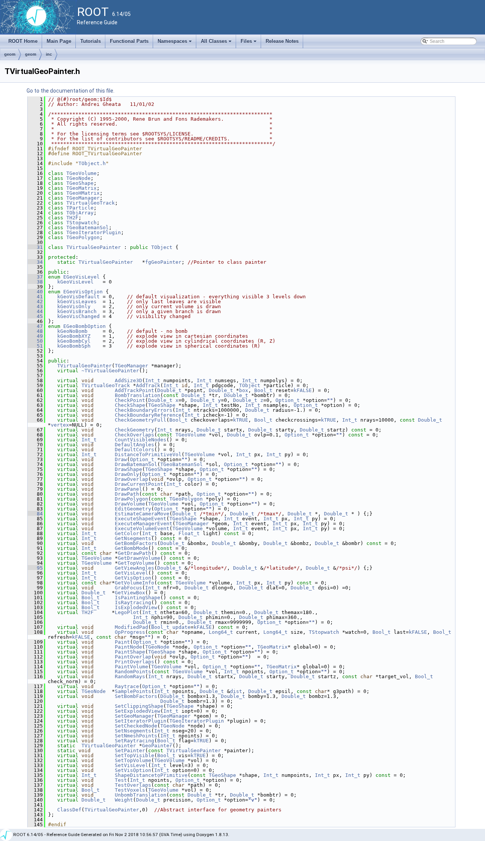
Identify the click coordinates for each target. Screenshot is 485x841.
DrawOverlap (131, 479)
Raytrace (127, 686)
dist (236, 691)
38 (35, 282)
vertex (60, 425)
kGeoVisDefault (78, 296)
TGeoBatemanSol (87, 227)
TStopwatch (81, 222)
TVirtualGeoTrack (90, 203)
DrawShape (128, 469)
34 (35, 262)
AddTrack (148, 385)
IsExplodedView (136, 607)
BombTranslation (137, 395)
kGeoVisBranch (77, 311)
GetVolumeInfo (134, 583)
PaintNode (128, 647)
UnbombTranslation (140, 795)
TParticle (80, 208)
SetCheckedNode (136, 726)
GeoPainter (157, 745)
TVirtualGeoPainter (93, 247)
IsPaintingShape (137, 597)
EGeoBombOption (84, 326)
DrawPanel (128, 489)
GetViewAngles (134, 568)
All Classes (217, 43)
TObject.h (92, 163)
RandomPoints (133, 671)
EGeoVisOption (83, 292)
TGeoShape (80, 183)
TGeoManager (83, 198)
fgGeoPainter (163, 262)
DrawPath (127, 494)
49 (35, 336)
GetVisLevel (131, 573)
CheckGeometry (134, 430)
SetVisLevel (131, 765)
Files (249, 43)
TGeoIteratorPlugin (93, 232)
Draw (121, 459)
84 (35, 514)
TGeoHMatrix (83, 193)
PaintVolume (131, 666)
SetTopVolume (133, 760)
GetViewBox (130, 592)
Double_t (169, 390)
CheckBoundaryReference (148, 415)
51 (35, 346)
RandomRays (130, 676)
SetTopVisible (134, 755)
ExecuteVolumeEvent (142, 528)
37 (35, 277)
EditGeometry (133, 509)
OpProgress (130, 632)
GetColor (127, 533)
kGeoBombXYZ (74, 336)
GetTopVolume (136, 563)
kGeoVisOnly (74, 306)
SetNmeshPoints (136, 736)
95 (35, 568)
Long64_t (221, 632)
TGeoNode (78, 178)
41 (35, 296)
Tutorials (90, 41)
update (181, 627)
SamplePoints (133, 691)
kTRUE (240, 420)
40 (35, 292)
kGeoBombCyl (74, 341)
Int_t (152, 380)
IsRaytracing (133, 602)
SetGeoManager (134, 716)
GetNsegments (133, 538)
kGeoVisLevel (75, 282)
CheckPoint (130, 400)
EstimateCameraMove (142, 514)
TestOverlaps (133, 785)
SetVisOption (133, 770)
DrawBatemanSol (136, 464)
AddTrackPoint (134, 390)
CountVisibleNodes (140, 440)
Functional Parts (129, 41)
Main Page (59, 41)
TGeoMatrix (81, 188)
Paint (122, 642)
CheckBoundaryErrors (143, 410)
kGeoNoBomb (72, 331)
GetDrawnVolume (139, 558)
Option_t (287, 400)
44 (35, 311)
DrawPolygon (131, 499)
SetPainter (130, 750)
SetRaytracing (134, 740)
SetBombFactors (136, 696)
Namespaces (175, 43)
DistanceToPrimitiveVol (148, 454)
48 (35, 331)
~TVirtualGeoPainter (110, 370)
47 (35, 326)
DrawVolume (130, 504)
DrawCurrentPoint (139, 484)
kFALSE (303, 390)
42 (35, 301)
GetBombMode (131, 548)
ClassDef (69, 810)
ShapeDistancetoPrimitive (151, 775)
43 (35, 306)
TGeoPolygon (83, 237)
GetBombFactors (136, 543)
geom (10, 54)
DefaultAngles (134, 444)
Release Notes (282, 41)
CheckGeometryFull (140, 420)
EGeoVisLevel (81, 277)
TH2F (72, 217)
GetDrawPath (134, 553)
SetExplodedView (137, 711)
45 (35, 316)
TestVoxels (130, 790)
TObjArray (80, 213)
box (243, 390)
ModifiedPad (131, 627)
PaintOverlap (133, 657)
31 (35, 247)
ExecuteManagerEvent (143, 523)
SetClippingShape (139, 706)
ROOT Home (23, 41)
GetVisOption (133, 578)
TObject (161, 247)
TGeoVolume (81, 173)
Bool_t (263, 390)
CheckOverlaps (134, 435)
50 (35, 341)
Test (121, 780)
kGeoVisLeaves (77, 301)
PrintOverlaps (134, 662)
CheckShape (130, 405)
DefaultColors (134, 449)
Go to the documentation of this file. (70, 91)
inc (49, 54)
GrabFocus (128, 588)
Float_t (189, 533)
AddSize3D (128, 380)
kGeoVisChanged (78, 316)
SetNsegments (133, 731)
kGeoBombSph (74, 346)
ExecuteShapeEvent (140, 518)
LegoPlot (127, 612)
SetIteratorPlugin (140, 721)
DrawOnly (127, 474)
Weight (124, 800)
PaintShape (130, 652)
